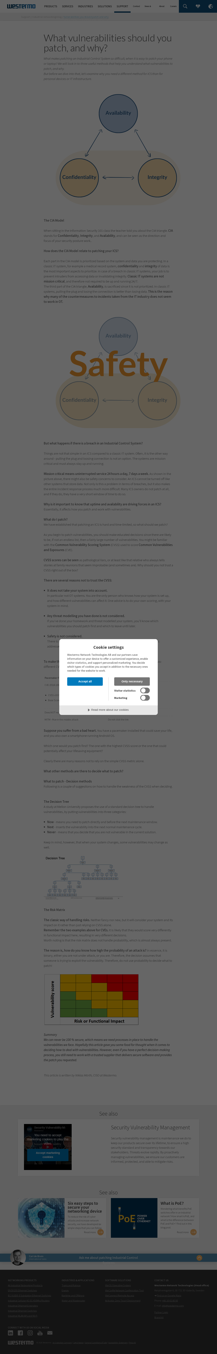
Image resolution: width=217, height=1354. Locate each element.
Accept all (85, 681)
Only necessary (132, 681)
